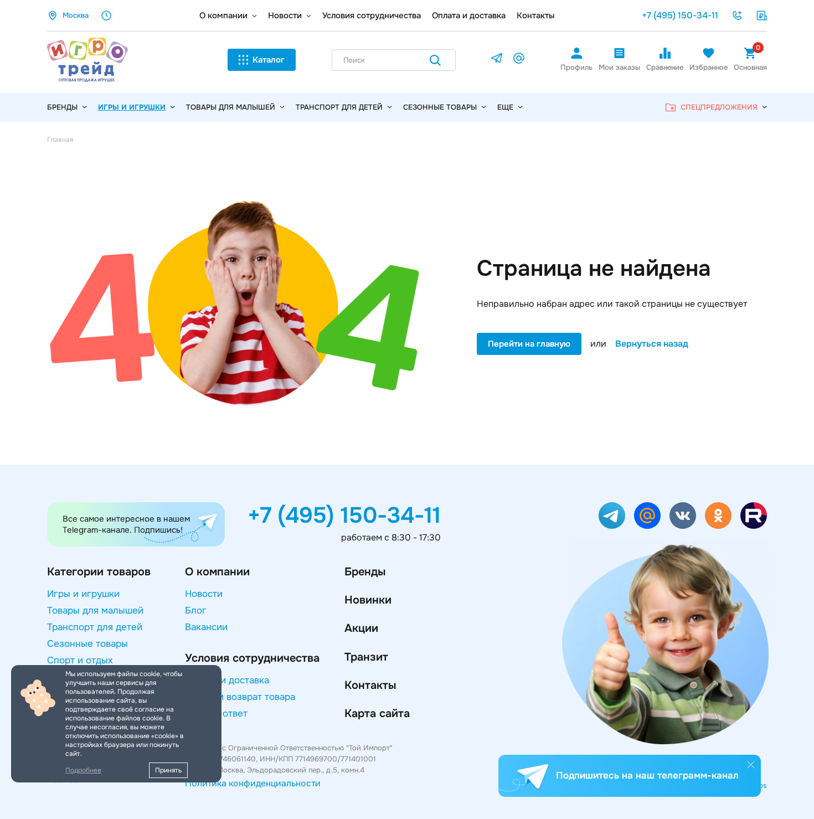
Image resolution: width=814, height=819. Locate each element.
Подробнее (83, 770)
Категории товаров (99, 572)
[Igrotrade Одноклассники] (718, 515)
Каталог (269, 59)
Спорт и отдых (80, 660)
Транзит (366, 657)
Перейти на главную (529, 343)
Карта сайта (377, 713)
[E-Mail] (518, 60)
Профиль (576, 67)
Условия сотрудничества (371, 15)
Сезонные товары (440, 107)
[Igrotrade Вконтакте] (682, 515)
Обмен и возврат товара (240, 697)
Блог (196, 610)
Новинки (367, 600)
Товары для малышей (230, 107)
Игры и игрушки (132, 107)
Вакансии (206, 627)
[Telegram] (496, 60)
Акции (361, 628)
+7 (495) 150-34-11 (680, 15)
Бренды (364, 572)
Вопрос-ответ (216, 713)
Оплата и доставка (469, 15)
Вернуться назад (651, 343)
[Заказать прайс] (761, 15)
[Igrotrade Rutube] (753, 515)
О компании (223, 15)
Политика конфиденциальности (253, 783)
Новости (285, 15)
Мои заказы (619, 67)
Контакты (536, 15)
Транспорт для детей (339, 107)
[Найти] (435, 62)
